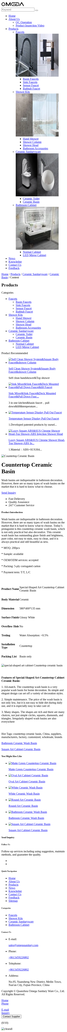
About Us (14, 19)
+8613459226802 (19, 957)
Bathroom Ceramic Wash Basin (19, 743)
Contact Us (15, 264)
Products (13, 28)
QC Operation (24, 22)
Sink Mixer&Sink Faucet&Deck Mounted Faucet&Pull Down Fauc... (32, 395)
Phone (5, 1003)
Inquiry (5, 1012)
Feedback (14, 268)
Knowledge (15, 261)
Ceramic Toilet (31, 198)
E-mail (5, 1009)
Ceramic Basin (31, 201)
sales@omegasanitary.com (23, 945)
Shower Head (30, 145)
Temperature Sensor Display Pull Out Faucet (34, 418)
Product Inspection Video (30, 25)
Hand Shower (31, 138)
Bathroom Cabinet (26, 205)
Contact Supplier (11, 1016)
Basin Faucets (31, 78)
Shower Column (32, 141)
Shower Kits (23, 91)
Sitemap (13, 900)
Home (12, 15)
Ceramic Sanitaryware (28, 151)
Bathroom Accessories (35, 148)
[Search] (36, 10)
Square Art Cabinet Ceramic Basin (20, 749)
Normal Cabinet (32, 251)
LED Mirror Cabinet (34, 255)
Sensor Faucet (31, 85)
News (12, 258)
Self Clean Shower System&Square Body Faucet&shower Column (32, 370)
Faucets (20, 31)
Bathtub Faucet (31, 88)
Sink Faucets (30, 82)
